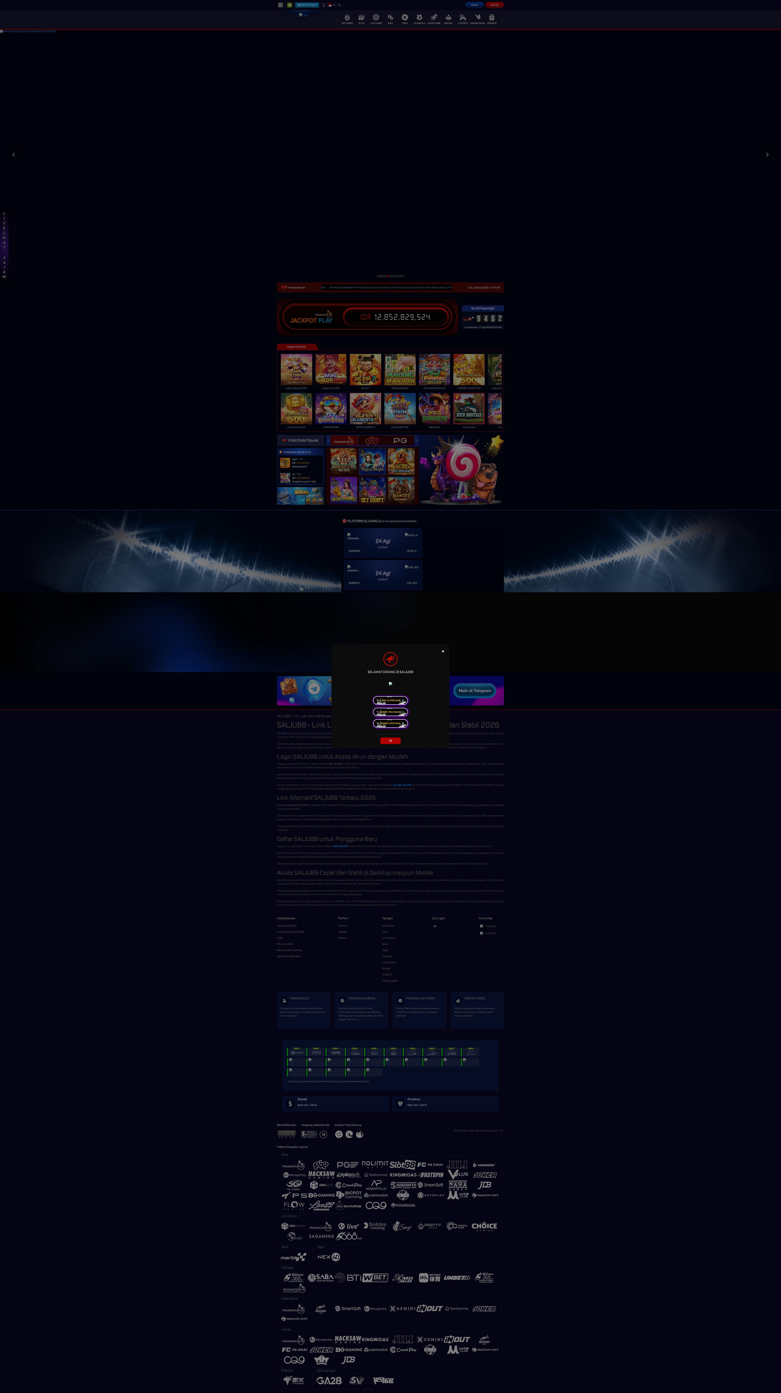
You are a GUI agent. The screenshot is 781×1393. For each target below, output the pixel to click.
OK (390, 740)
